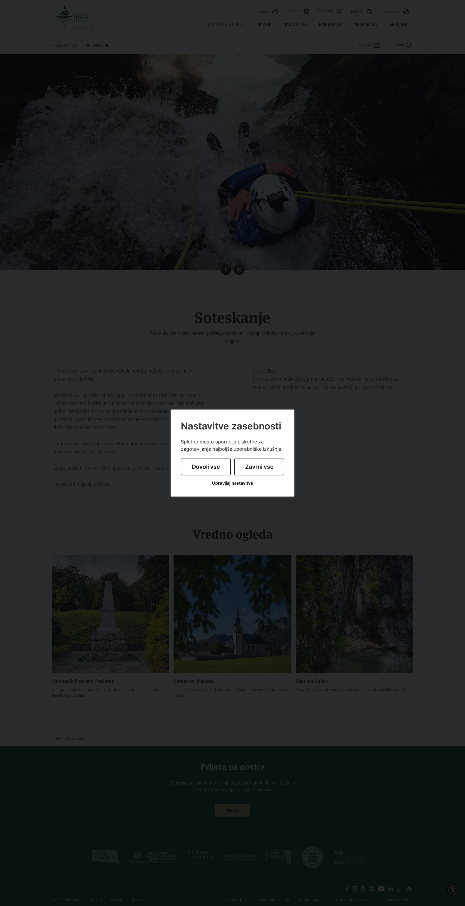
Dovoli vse (206, 467)
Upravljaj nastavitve (232, 483)
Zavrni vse (259, 467)
